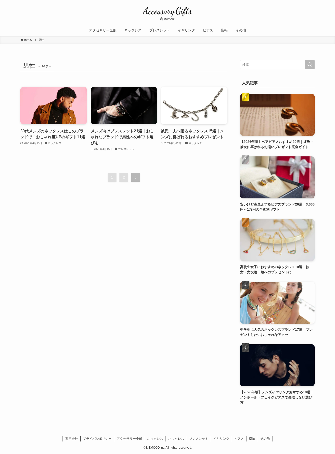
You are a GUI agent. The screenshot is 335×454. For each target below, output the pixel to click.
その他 (265, 438)
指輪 (252, 438)
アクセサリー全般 (129, 438)
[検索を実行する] (310, 64)
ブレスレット (198, 438)
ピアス (239, 438)
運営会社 (71, 438)
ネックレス (155, 438)
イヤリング (221, 438)
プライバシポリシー (97, 438)
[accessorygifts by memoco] (167, 13)
